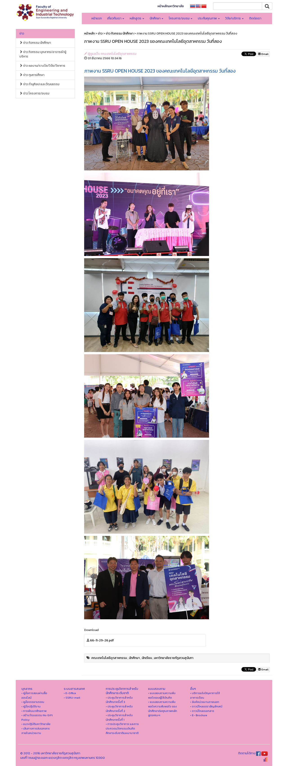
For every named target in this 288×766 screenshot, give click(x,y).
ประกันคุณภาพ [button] (208, 18)
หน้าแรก (96, 18)
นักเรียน (147, 658)
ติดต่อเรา (255, 18)
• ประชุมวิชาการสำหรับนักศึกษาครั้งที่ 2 (119, 708)
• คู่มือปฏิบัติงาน (30, 706)
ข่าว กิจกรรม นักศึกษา (36, 42)
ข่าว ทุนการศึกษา (33, 75)
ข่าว (21, 33)
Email (264, 54)
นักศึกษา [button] (155, 18)
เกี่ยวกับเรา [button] (114, 18)
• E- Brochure (198, 715)
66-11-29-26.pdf (102, 640)
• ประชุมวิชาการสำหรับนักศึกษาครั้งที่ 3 (119, 699)
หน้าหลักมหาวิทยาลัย (171, 6)
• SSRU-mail (72, 697)
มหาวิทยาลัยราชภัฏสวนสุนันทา (173, 658)
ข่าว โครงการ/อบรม (35, 93)
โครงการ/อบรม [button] (179, 18)
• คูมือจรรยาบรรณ (32, 702)
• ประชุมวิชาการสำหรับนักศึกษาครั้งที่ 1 (119, 717)
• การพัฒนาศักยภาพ (34, 711)
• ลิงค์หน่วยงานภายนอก (204, 702)
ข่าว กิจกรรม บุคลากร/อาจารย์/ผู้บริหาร (42, 54)
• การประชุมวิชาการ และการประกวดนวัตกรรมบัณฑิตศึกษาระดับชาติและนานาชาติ (122, 728)
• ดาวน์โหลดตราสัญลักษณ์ (206, 706)
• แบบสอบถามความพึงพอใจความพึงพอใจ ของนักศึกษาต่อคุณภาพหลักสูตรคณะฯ (162, 708)
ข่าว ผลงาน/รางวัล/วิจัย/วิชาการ (43, 65)
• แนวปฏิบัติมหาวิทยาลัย (35, 724)
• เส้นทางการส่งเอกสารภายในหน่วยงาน (35, 730)
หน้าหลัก (89, 33)
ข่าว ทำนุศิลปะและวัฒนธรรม (40, 84)
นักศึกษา (134, 658)
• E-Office (70, 693)
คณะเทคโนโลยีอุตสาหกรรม (109, 658)
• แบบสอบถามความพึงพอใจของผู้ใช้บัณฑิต (162, 695)
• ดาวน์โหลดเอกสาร (202, 711)
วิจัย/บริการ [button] (233, 18)
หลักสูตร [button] (136, 18)
